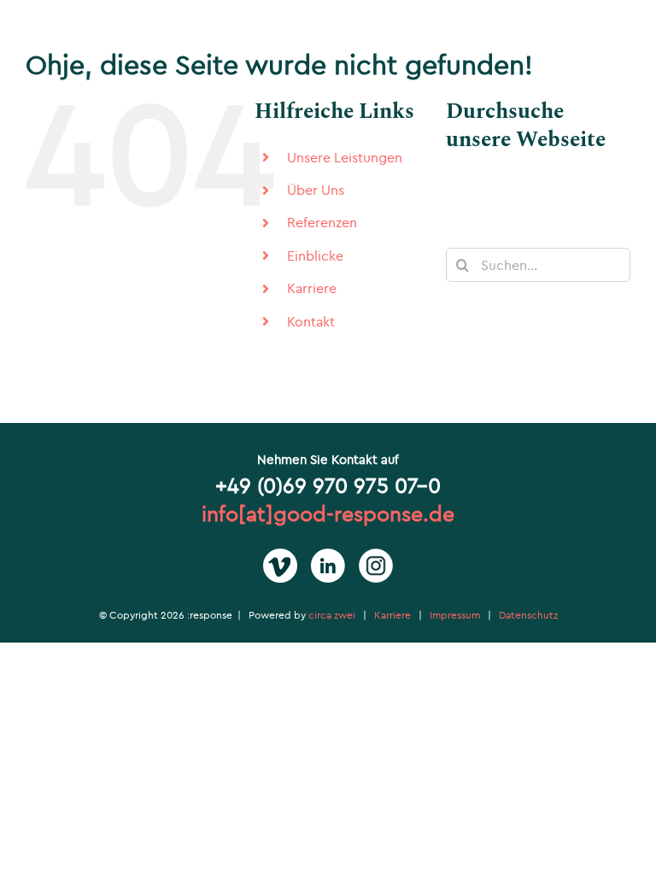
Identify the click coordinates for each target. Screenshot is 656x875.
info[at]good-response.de (328, 513)
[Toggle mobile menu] (621, 37)
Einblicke (315, 255)
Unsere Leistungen (344, 157)
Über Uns (315, 189)
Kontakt (311, 321)
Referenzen (322, 222)
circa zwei (331, 614)
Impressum (455, 614)
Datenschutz (528, 614)
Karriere (312, 288)
